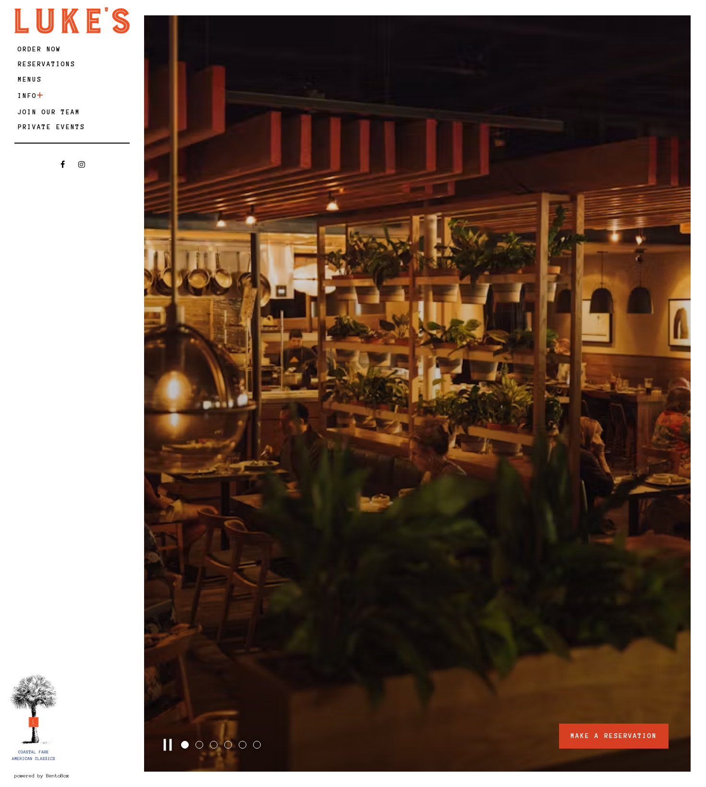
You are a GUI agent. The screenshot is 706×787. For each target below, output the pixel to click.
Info (27, 95)
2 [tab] (200, 746)
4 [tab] (229, 746)
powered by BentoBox (70, 775)
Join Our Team (49, 112)
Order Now (41, 49)
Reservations (48, 64)
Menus (30, 79)
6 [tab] (258, 746)
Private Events (51, 127)
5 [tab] (243, 746)
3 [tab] (214, 746)
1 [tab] (186, 746)
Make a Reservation (614, 735)
